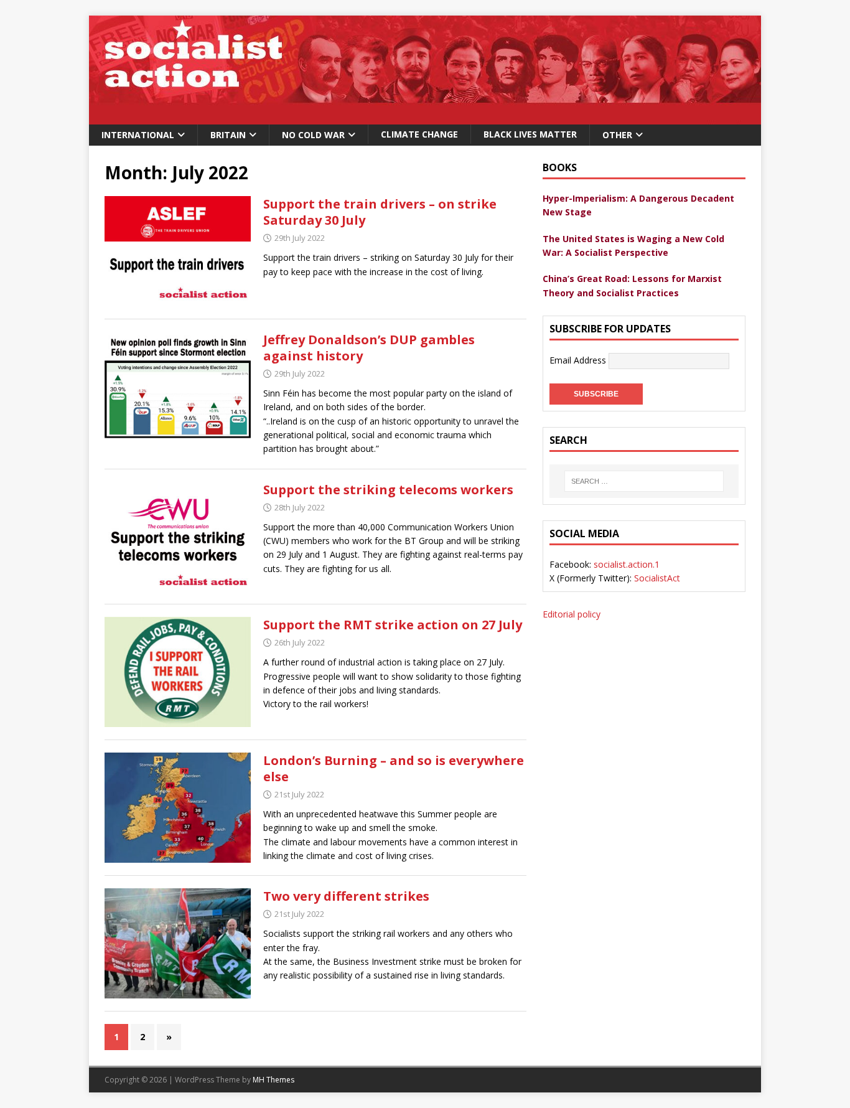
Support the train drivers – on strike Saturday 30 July (380, 211)
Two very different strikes (346, 896)
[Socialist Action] (425, 117)
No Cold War (313, 135)
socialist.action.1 (627, 564)
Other (617, 135)
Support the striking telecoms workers (388, 489)
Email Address (579, 360)
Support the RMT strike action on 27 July (392, 624)
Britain (228, 135)
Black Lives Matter (530, 134)
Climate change (419, 134)
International (137, 135)
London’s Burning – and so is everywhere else (393, 768)
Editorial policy (571, 614)
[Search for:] (644, 481)
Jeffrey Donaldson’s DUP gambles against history (369, 347)
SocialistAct (657, 578)
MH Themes (273, 1079)
